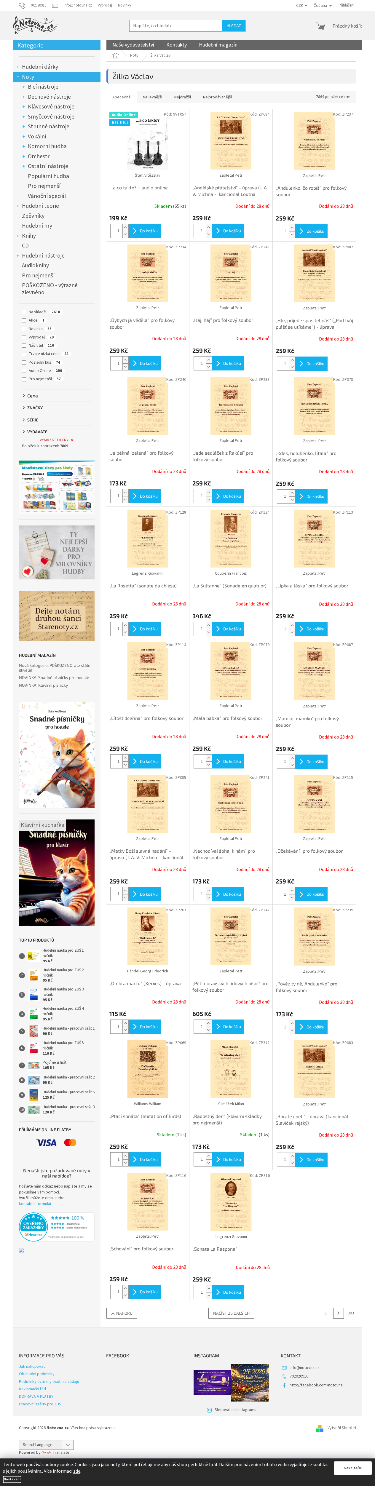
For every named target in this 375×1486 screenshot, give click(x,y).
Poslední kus (44, 362)
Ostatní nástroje (48, 166)
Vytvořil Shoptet (342, 1428)
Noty (28, 77)
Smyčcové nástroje (51, 117)
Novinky (124, 5)
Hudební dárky (40, 67)
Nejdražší (182, 97)
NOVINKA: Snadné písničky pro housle (54, 677)
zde (76, 1471)
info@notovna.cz (305, 1368)
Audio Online (45, 371)
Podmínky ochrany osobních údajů (49, 1382)
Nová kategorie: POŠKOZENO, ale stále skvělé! (54, 667)
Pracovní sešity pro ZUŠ (40, 1404)
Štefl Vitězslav (147, 175)
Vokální (37, 136)
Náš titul (41, 346)
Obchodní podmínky (37, 1374)
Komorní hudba (47, 146)
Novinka (40, 329)
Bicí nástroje (43, 87)
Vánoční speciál (47, 196)
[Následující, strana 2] (338, 1313)
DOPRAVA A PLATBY (36, 1396)
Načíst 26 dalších (231, 1313)
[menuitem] (133, 45)
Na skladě (44, 312)
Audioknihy (35, 265)
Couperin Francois (231, 573)
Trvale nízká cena (48, 354)
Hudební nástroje (43, 256)
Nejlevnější (152, 97)
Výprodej (105, 5)
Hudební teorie (40, 206)
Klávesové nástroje (51, 107)
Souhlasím (353, 1468)
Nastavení (12, 1479)
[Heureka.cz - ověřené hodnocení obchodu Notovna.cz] (57, 1226)
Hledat (233, 25)
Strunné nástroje (48, 126)
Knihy (29, 236)
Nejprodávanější (217, 97)
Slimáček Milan (231, 1104)
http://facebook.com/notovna (316, 1385)
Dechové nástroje (49, 97)
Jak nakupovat (32, 1367)
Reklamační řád (32, 1389)
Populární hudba (48, 176)
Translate (60, 1452)
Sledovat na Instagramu (235, 1410)
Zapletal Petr (230, 175)
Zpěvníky (33, 216)
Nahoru (124, 1313)
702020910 (299, 1376)
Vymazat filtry (54, 440)
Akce (36, 320)
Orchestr (39, 156)
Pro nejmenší (44, 186)
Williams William (147, 1104)
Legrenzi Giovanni (147, 573)
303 (351, 1313)
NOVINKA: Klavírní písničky (43, 685)
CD (25, 246)
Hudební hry (37, 226)
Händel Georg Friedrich (147, 971)
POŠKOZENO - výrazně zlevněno (50, 289)
